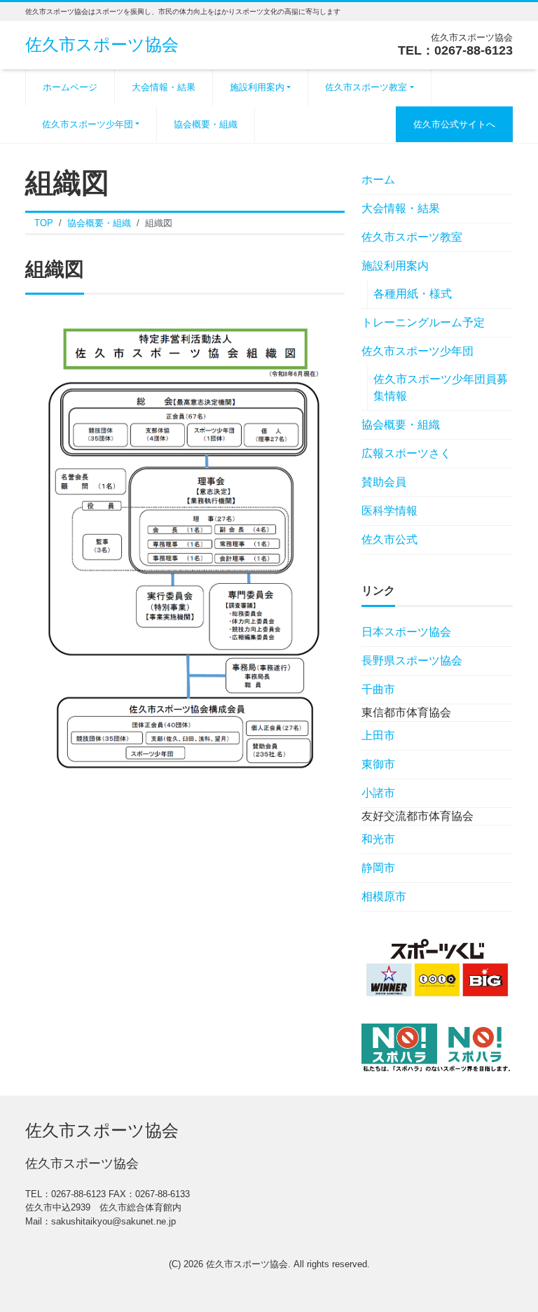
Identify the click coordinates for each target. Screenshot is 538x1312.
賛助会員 (383, 482)
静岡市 (378, 868)
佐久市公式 (389, 539)
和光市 (378, 839)
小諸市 (378, 793)
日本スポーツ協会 (406, 632)
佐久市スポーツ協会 (102, 44)
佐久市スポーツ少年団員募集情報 (440, 387)
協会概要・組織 (205, 124)
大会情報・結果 (163, 87)
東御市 (378, 764)
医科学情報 (389, 511)
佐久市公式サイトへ (454, 124)
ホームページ (70, 87)
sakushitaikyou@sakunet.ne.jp (113, 1221)
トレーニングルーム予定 (423, 322)
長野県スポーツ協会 (411, 661)
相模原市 (383, 896)
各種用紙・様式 (412, 294)
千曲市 (378, 689)
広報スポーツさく (417, 453)
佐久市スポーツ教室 (366, 87)
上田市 (378, 735)
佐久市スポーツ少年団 (87, 124)
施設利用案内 (257, 87)
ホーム (378, 180)
